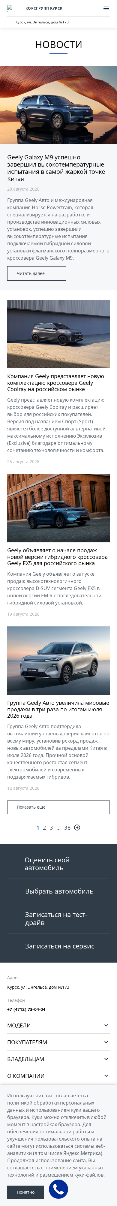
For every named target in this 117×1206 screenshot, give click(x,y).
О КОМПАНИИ (26, 1075)
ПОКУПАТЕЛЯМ (27, 1042)
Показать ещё (31, 807)
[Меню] (106, 8)
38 (67, 827)
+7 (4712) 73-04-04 (26, 1009)
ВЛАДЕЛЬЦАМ (25, 1058)
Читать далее (31, 273)
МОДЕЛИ (19, 1025)
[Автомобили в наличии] (94, 8)
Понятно (25, 1192)
